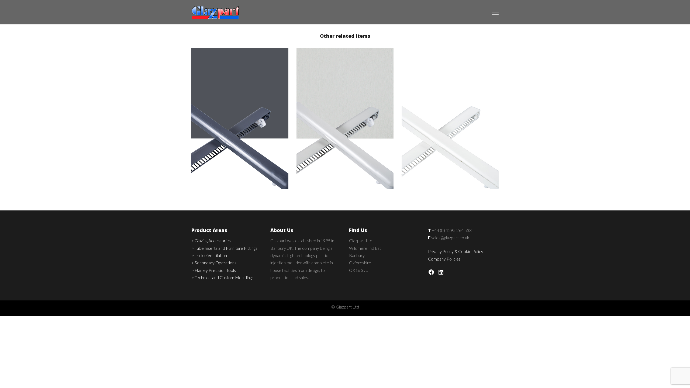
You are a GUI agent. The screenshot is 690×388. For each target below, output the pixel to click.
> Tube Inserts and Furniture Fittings (224, 248)
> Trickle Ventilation (209, 255)
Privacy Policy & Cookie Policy (455, 251)
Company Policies (444, 258)
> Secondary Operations (213, 262)
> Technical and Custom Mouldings (222, 277)
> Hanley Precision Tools (213, 270)
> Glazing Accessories (211, 240)
